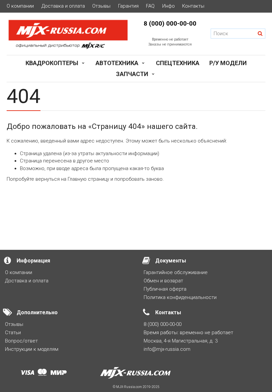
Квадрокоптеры (52, 62)
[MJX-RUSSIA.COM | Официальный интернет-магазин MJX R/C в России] (68, 34)
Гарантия (128, 6)
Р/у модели (228, 62)
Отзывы (101, 6)
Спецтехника (177, 62)
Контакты (193, 6)
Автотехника (117, 62)
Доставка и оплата (63, 6)
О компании (20, 6)
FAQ (150, 6)
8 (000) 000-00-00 (170, 23)
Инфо (168, 6)
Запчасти (132, 73)
